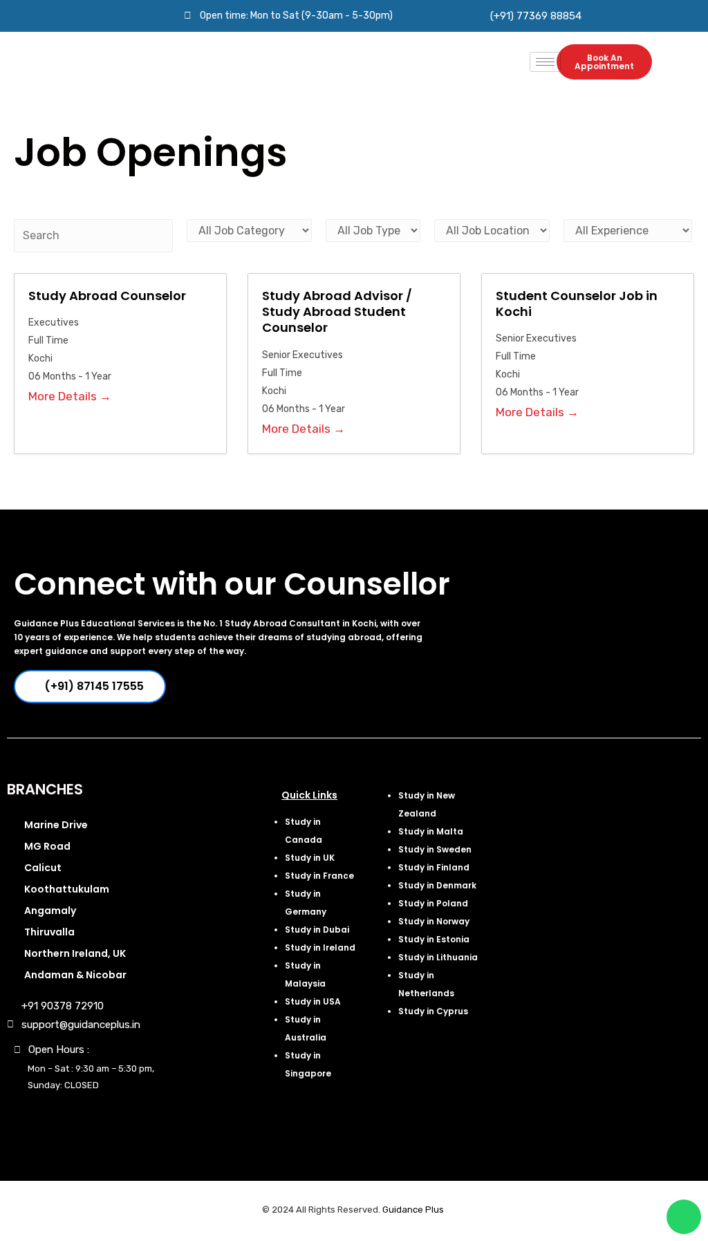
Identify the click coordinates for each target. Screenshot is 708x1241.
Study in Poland (433, 903)
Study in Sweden (435, 849)
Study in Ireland (320, 947)
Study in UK (310, 858)
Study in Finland (433, 867)
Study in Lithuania (438, 957)
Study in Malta (430, 831)
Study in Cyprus (433, 1011)
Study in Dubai (317, 929)
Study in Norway (433, 921)
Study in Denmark (437, 885)
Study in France (319, 875)
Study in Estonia (433, 939)
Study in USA (313, 1001)
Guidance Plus (413, 1209)
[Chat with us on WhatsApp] (684, 1217)
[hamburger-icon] (545, 62)
